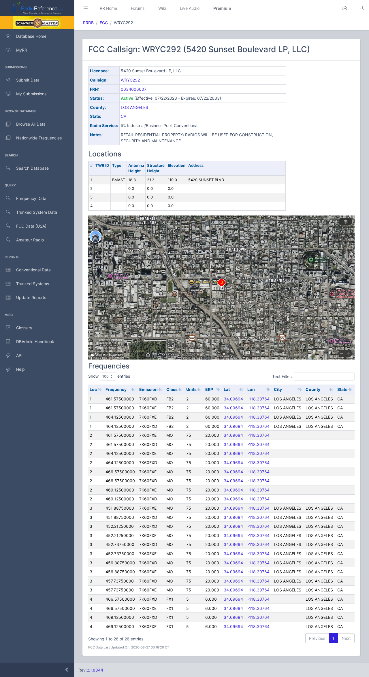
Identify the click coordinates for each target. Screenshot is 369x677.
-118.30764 (258, 398)
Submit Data (27, 79)
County (313, 389)
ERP (209, 389)
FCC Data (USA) (31, 226)
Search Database (32, 168)
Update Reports (31, 297)
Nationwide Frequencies (39, 137)
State (342, 389)
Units (191, 389)
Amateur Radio (30, 239)
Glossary (24, 327)
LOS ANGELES (134, 107)
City (278, 389)
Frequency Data (31, 198)
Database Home (31, 36)
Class (172, 389)
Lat (227, 389)
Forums (137, 8)
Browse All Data (31, 124)
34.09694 (233, 398)
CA (123, 116)
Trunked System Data (36, 212)
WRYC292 (130, 79)
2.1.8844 (95, 669)
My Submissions (31, 93)
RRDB (88, 22)
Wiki (162, 8)
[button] (344, 8)
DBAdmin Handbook (35, 341)
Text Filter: (282, 376)
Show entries (109, 376)
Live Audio (189, 8)
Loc (93, 389)
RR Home (108, 8)
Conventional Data (33, 269)
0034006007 (133, 89)
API (19, 355)
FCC (104, 22)
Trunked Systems (32, 283)
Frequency (116, 389)
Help (20, 369)
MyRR (21, 50)
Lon (251, 389)
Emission (148, 389)
